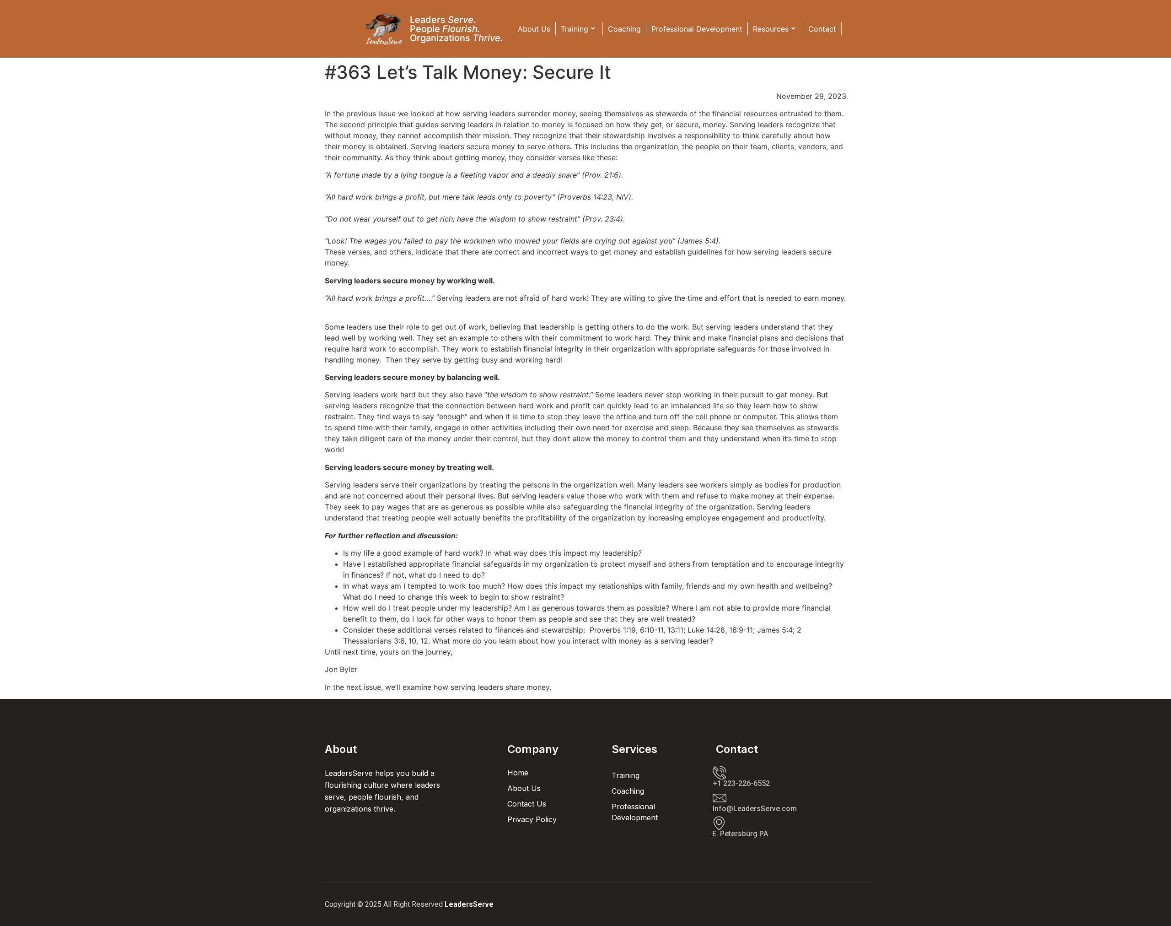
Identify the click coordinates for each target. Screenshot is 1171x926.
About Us (534, 28)
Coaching (624, 28)
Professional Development (696, 28)
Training (574, 28)
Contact (822, 28)
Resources (771, 28)
